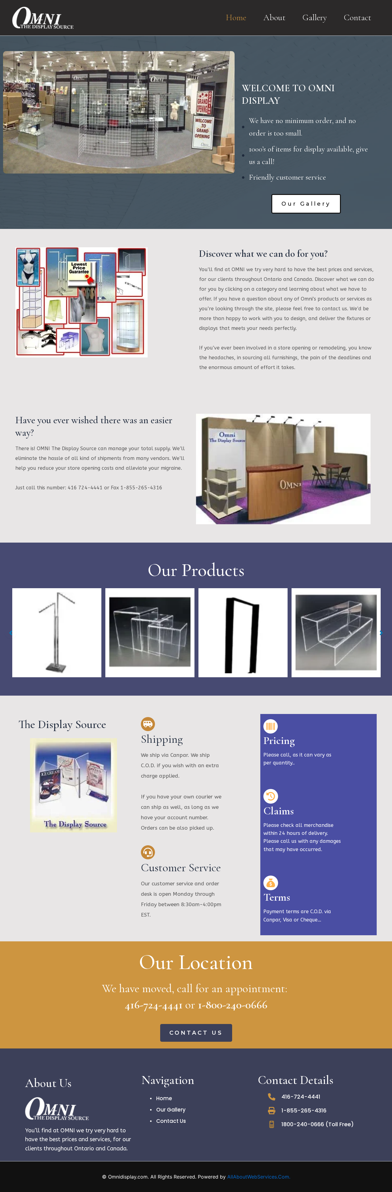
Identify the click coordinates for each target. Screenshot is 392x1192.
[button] (306, 204)
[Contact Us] (168, 1121)
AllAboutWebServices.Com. (258, 1177)
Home (236, 17)
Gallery (315, 17)
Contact (357, 17)
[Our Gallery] (168, 1109)
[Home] (161, 1098)
